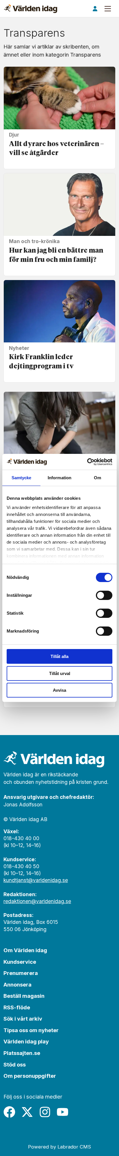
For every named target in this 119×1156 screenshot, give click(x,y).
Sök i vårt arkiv (22, 1018)
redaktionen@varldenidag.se (37, 901)
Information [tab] (59, 477)
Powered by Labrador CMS (59, 1147)
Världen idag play (26, 1041)
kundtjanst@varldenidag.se (35, 880)
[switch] (104, 595)
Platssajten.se (21, 1053)
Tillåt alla (59, 656)
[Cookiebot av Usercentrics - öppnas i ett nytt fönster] (87, 461)
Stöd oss (14, 1064)
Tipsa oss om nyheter (31, 1030)
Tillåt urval (59, 673)
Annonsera (17, 984)
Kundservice (19, 962)
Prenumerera (20, 973)
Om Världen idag (25, 950)
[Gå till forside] (30, 8)
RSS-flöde (16, 1007)
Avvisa (59, 690)
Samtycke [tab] (21, 477)
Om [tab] (97, 477)
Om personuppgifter (29, 1076)
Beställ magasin (23, 996)
